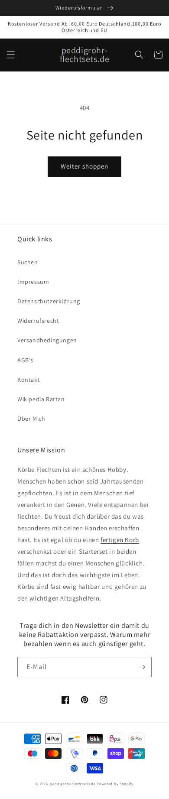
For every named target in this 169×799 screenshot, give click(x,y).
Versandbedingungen (47, 340)
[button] (10, 54)
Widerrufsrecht (38, 321)
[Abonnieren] (141, 667)
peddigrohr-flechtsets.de (73, 783)
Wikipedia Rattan (41, 399)
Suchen (27, 262)
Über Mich (31, 418)
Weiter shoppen (84, 166)
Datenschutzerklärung (48, 301)
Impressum (33, 282)
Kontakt (28, 379)
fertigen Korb (120, 540)
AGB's (25, 360)
